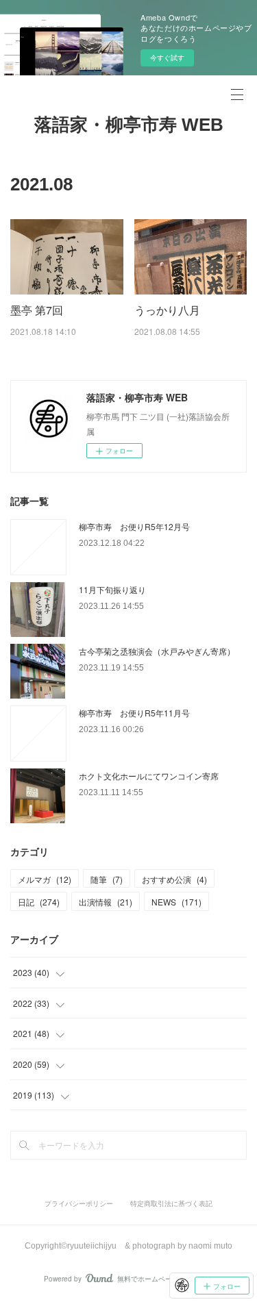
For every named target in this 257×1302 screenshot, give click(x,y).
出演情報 (105, 901)
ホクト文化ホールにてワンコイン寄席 (149, 775)
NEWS (176, 901)
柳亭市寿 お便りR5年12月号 (134, 526)
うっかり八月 (167, 310)
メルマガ (44, 879)
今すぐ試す (167, 57)
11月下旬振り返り (112, 589)
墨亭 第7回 (36, 310)
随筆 (106, 879)
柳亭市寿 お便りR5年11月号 (134, 712)
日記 (39, 901)
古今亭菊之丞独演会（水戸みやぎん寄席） (157, 651)
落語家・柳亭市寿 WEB (128, 124)
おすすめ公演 (174, 879)
